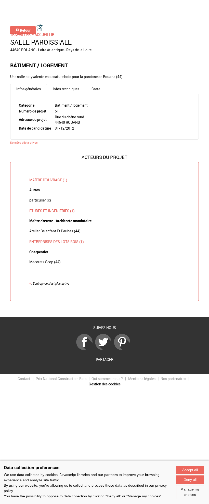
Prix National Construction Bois (61, 378)
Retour (25, 30)
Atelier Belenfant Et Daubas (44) (55, 231)
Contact (24, 378)
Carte (96, 88)
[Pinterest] (123, 348)
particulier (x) (40, 200)
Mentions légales (141, 378)
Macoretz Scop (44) (45, 261)
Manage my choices (190, 492)
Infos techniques (66, 88)
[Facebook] (85, 348)
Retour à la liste (104, 309)
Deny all (190, 479)
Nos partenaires (173, 378)
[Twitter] (104, 348)
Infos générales (28, 88)
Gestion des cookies (105, 384)
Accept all (190, 470)
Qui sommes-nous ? (107, 378)
